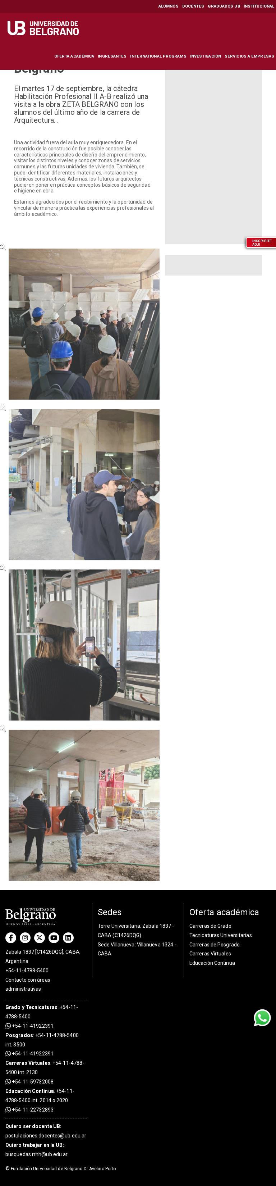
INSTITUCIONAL (259, 6)
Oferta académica (74, 56)
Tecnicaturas (42, 1007)
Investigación (205, 56)
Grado (13, 1007)
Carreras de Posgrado (214, 945)
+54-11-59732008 (32, 1082)
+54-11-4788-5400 (27, 970)
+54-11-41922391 (32, 1026)
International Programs (158, 56)
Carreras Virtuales (27, 1063)
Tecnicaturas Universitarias (220, 935)
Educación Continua (212, 963)
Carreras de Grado (210, 926)
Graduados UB (224, 6)
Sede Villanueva (116, 945)
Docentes (193, 6)
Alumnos (168, 6)
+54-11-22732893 (32, 1110)
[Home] (44, 28)
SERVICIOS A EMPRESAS (249, 56)
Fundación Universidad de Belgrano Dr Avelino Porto (60, 1168)
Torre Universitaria (119, 926)
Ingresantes (112, 56)
